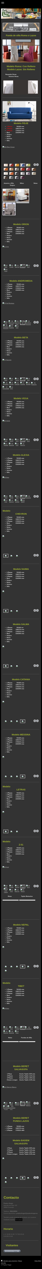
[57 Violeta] (17, 501)
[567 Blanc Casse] (6, 173)
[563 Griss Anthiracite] (17, 173)
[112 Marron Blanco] (21, 1093)
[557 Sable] (11, 169)
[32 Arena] (17, 886)
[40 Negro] (23, 890)
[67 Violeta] (6, 444)
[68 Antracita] (17, 177)
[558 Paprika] (6, 169)
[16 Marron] (17, 266)
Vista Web (37, 1261)
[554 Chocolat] (34, 169)
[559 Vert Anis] (28, 165)
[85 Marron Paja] (17, 322)
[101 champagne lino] (11, 1107)
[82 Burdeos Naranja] (28, 322)
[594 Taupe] (17, 169)
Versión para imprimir (10, 1261)
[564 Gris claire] (23, 173)
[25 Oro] (17, 165)
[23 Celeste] (17, 383)
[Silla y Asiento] (9, 195)
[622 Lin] (34, 173)
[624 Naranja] (11, 173)
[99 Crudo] (6, 165)
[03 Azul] (28, 266)
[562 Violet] (23, 177)
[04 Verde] (21, 429)
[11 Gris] (21, 255)
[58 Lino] (6, 322)
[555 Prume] (28, 169)
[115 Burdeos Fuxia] (6, 1107)
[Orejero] (22, 202)
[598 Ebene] (6, 177)
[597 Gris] (11, 177)
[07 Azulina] (11, 326)
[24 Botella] (28, 383)
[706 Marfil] (11, 440)
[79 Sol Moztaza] (21, 311)
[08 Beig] (6, 266)
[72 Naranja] (21, 368)
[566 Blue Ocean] (21, 154)
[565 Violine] (28, 173)
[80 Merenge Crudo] (11, 322)
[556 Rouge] (23, 169)
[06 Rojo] (6, 270)
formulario (19, 1219)
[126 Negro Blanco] (28, 1103)
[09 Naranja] (11, 444)
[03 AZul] (17, 440)
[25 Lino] (6, 1103)
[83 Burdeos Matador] (6, 326)
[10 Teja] (28, 379)
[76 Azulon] (11, 383)
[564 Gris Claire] (6, 890)
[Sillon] (22, 195)
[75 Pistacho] (34, 383)
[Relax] (9, 208)
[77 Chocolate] (6, 387)
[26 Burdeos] (11, 165)
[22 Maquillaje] (28, 1028)
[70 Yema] (17, 379)
